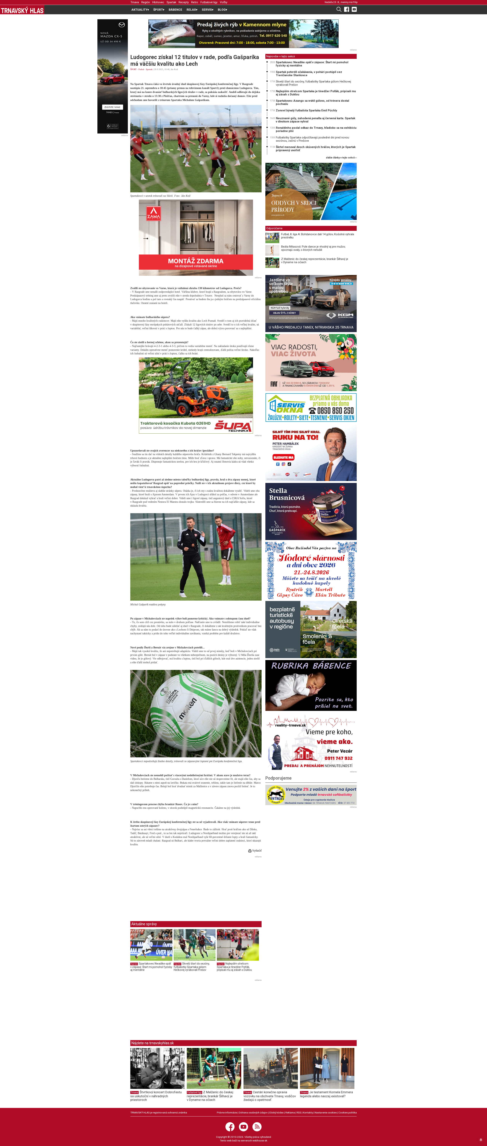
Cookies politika (347, 1112)
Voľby (223, 2)
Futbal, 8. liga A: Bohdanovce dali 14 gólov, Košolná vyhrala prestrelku (317, 236)
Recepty (184, 2)
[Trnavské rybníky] (243, 33)
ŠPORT (133, 69)
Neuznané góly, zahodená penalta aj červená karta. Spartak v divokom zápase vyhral (315, 120)
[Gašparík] (311, 511)
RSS (299, 1112)
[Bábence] (311, 685)
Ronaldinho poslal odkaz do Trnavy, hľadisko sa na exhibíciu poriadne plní (316, 129)
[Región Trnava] (311, 629)
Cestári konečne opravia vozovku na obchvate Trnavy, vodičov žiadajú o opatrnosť (270, 1096)
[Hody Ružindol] (311, 570)
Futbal (141, 69)
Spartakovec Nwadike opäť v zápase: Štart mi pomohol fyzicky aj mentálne (151, 966)
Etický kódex (276, 1112)
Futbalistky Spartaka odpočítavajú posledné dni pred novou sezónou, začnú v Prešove (312, 139)
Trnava (135, 2)
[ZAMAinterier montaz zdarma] (196, 238)
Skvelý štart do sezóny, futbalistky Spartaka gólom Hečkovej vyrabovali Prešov (192, 966)
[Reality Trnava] (311, 741)
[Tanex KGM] (311, 303)
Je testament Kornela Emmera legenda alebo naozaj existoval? (326, 1094)
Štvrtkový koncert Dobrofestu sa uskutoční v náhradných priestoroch (156, 1096)
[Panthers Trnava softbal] (311, 795)
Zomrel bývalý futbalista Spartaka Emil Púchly (306, 110)
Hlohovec (158, 2)
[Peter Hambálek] (311, 452)
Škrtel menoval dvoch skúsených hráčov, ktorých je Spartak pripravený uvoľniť (316, 148)
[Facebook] (346, 9)
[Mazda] (112, 76)
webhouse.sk (259, 1140)
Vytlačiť (256, 850)
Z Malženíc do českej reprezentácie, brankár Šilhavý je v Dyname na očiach (314, 260)
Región (145, 2)
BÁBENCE (175, 9)
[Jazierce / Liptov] (311, 191)
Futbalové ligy (209, 2)
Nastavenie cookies (326, 1112)
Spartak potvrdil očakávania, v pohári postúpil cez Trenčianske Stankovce (309, 73)
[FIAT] (311, 362)
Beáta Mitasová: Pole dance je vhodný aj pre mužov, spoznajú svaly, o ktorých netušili (313, 248)
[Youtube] (354, 9)
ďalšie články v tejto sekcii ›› (341, 158)
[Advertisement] (162, 885)
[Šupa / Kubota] (196, 395)
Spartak (171, 2)
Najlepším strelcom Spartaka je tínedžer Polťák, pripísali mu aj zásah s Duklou (234, 966)
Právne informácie (227, 1112)
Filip (355, 2)
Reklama (290, 1112)
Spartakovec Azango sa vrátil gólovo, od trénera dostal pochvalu (312, 102)
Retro (194, 2)
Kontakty (308, 1112)
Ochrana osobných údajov (253, 1112)
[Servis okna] (311, 407)
